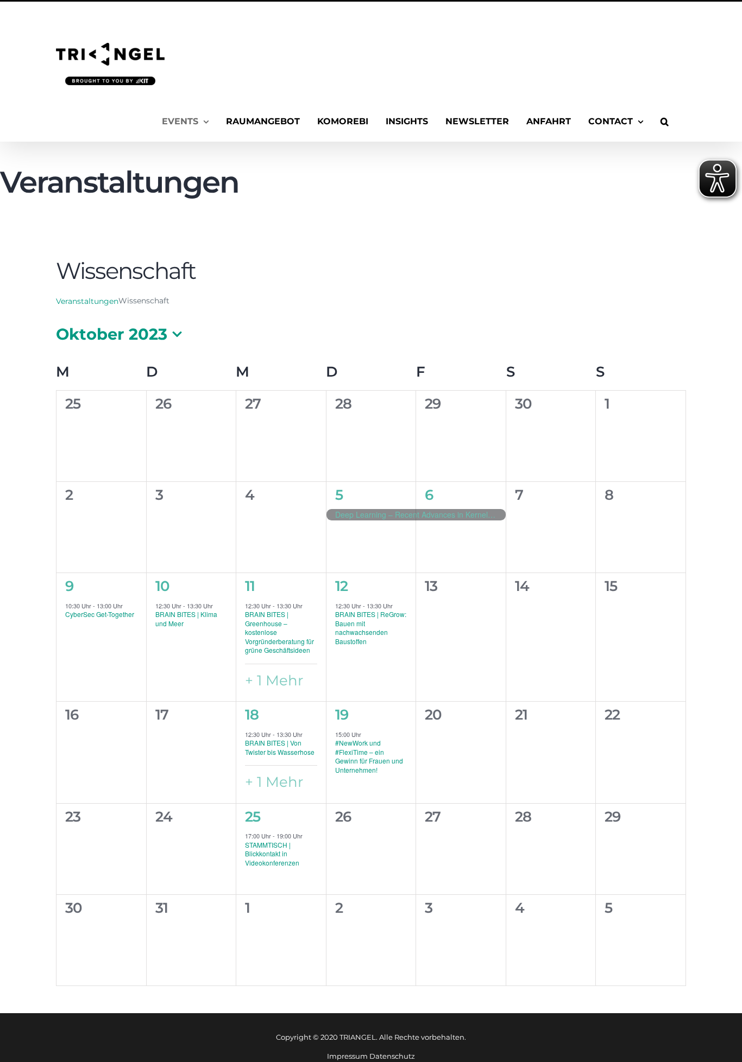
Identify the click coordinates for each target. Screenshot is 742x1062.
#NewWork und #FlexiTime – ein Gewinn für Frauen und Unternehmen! (369, 756)
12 (341, 586)
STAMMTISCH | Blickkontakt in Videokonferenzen (272, 853)
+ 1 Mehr (274, 680)
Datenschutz (392, 1056)
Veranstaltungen (87, 301)
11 (250, 586)
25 (252, 816)
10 (162, 586)
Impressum (347, 1056)
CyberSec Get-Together (99, 614)
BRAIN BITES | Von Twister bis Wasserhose (280, 747)
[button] (665, 121)
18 (252, 714)
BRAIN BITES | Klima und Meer (186, 618)
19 (341, 714)
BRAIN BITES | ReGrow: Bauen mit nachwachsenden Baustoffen (370, 627)
